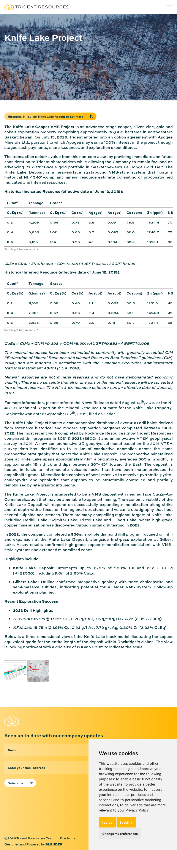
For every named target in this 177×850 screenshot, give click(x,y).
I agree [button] (107, 822)
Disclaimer (68, 838)
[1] (15, 671)
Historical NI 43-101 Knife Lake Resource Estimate (45, 116)
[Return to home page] (36, 7)
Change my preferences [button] (120, 834)
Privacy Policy (137, 810)
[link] (137, 810)
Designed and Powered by (33, 844)
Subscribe (15, 783)
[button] (169, 7)
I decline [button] (126, 822)
